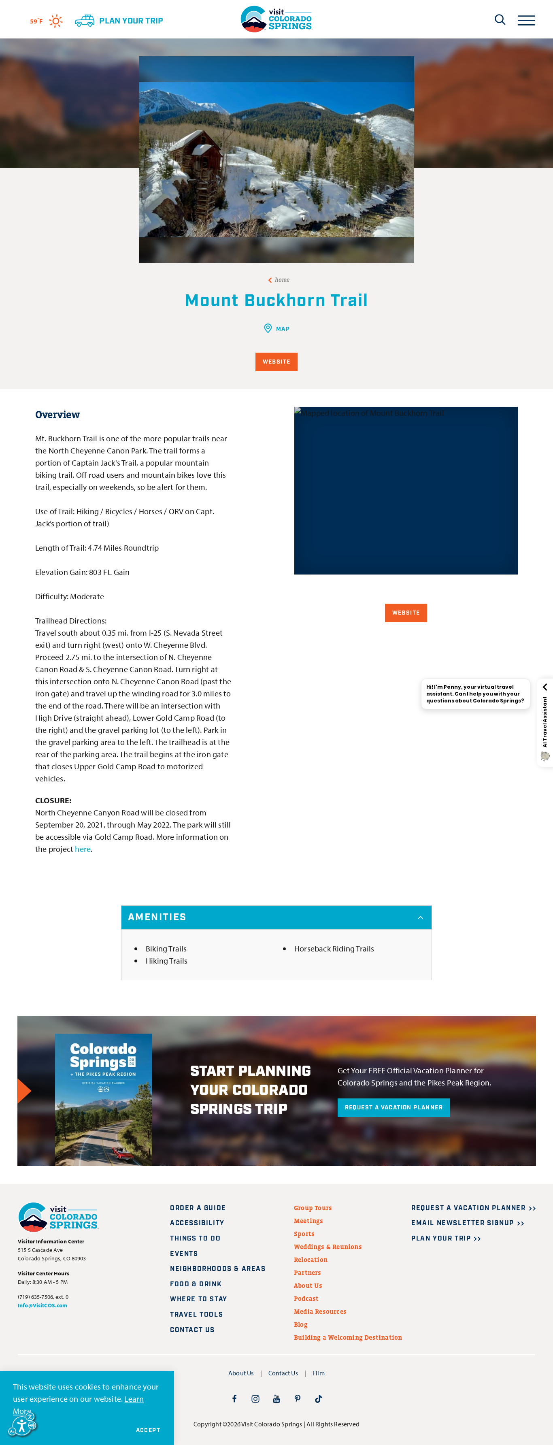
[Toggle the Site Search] (500, 19)
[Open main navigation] (526, 19)
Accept (148, 1430)
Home (282, 280)
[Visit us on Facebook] (234, 1398)
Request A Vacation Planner (394, 1107)
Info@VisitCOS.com (42, 1305)
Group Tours (313, 1207)
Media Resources (320, 1311)
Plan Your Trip (441, 1238)
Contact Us (192, 1330)
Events (184, 1254)
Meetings (308, 1220)
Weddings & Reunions (328, 1246)
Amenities (157, 917)
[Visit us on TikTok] (318, 1398)
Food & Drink (196, 1284)
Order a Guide (198, 1208)
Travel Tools (196, 1315)
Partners (307, 1272)
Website (277, 362)
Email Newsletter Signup (462, 1223)
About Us (308, 1285)
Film (319, 1373)
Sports (304, 1233)
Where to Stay (199, 1299)
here (83, 849)
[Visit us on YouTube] (276, 1398)
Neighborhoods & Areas (218, 1269)
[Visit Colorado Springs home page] (276, 19)
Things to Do (195, 1238)
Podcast (306, 1298)
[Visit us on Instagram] (255, 1398)
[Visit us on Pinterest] (297, 1398)
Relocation (311, 1259)
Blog (301, 1324)
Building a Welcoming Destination (348, 1337)
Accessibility (197, 1223)
